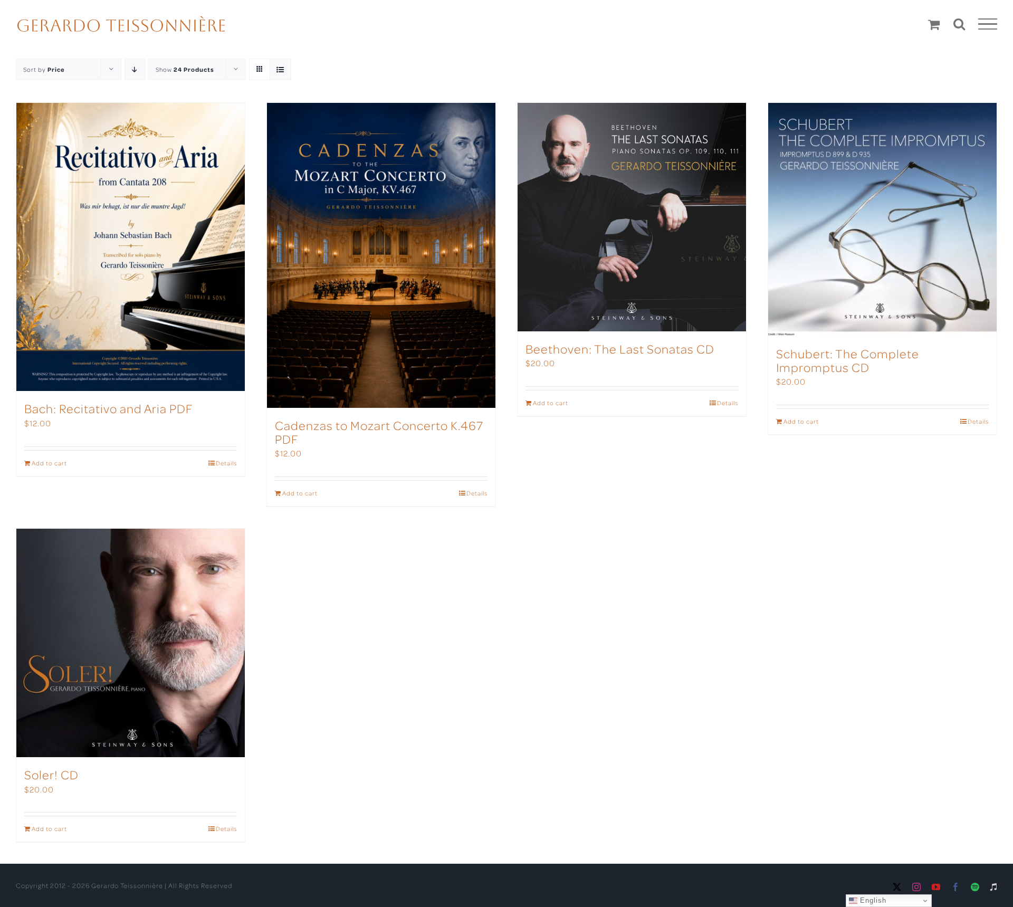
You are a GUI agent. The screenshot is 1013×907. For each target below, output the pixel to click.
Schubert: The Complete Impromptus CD (847, 360)
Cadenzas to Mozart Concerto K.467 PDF (379, 431)
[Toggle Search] (959, 23)
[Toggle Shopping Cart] (934, 24)
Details (226, 463)
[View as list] (280, 69)
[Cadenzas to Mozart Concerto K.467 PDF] (381, 255)
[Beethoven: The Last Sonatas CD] (632, 217)
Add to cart (49, 463)
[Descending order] (135, 69)
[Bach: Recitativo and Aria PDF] (130, 247)
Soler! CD (51, 774)
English (871, 900)
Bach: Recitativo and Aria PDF (108, 408)
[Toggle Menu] (988, 24)
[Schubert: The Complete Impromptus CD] (882, 219)
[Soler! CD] (130, 643)
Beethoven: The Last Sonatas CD (619, 348)
